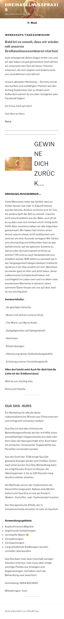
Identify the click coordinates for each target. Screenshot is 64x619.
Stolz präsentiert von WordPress (22, 611)
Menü (34, 22)
